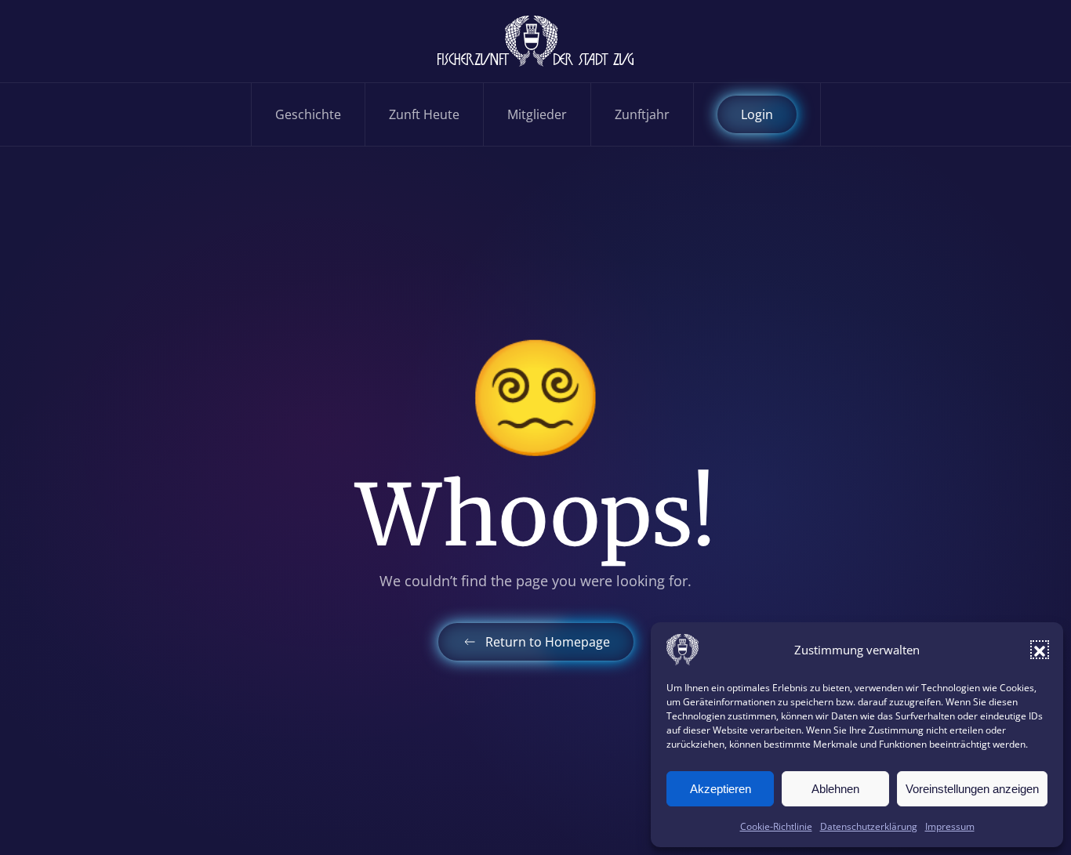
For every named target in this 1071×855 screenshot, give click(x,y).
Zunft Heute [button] (424, 114)
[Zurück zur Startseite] (535, 41)
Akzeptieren (720, 788)
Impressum (950, 826)
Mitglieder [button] (537, 114)
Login (757, 114)
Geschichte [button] (308, 114)
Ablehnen (835, 788)
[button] (1039, 650)
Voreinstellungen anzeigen (972, 788)
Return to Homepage (547, 641)
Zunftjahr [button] (642, 114)
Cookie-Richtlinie (776, 826)
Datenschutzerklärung (868, 826)
